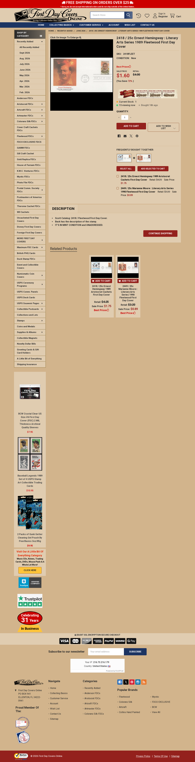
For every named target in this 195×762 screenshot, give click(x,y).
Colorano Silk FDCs (27, 121)
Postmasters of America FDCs (29, 199)
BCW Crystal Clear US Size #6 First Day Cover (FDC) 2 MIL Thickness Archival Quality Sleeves (30, 420)
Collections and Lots (27, 315)
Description (63, 209)
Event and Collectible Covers (27, 266)
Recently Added (25, 41)
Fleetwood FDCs (25, 136)
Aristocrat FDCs (25, 104)
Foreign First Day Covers (29, 232)
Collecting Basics (60, 25)
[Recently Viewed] (139, 16)
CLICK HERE (30, 570)
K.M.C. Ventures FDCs (28, 171)
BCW (154, 707)
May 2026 (24, 75)
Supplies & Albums (26, 332)
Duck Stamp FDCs (26, 259)
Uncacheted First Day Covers (28, 219)
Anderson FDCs (25, 98)
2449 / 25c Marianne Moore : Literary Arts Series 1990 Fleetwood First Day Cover (128, 293)
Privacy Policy (143, 756)
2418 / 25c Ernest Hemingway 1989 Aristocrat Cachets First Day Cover (101, 290)
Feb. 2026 (25, 92)
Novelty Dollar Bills (26, 344)
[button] (163, 127)
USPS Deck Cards (26, 297)
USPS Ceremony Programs (25, 284)
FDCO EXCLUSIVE (161, 702)
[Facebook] (119, 136)
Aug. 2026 (25, 58)
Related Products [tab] (63, 249)
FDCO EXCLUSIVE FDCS (29, 142)
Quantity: (122, 111)
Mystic (155, 696)
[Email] (125, 136)
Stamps (21, 320)
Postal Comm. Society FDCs (28, 190)
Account (114, 25)
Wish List (129, 25)
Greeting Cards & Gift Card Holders (28, 351)
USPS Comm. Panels (27, 292)
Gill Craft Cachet (25, 153)
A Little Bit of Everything (29, 358)
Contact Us (147, 25)
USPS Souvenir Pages (28, 303)
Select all (126, 169)
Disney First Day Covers (29, 227)
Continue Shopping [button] (160, 233)
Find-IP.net (119, 671)
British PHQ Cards (26, 253)
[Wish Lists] (147, 16)
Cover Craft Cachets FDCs (27, 129)
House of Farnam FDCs (28, 165)
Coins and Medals (26, 326)
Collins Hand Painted (129, 712)
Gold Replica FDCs (26, 159)
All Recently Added (29, 47)
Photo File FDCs (25, 182)
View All (156, 712)
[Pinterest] (137, 136)
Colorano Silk (125, 702)
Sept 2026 (25, 53)
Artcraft (122, 707)
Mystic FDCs (23, 176)
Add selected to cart (153, 169)
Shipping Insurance (27, 364)
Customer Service (90, 25)
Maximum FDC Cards (27, 247)
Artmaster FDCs (25, 115)
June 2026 (25, 70)
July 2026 (25, 64)
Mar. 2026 (25, 86)
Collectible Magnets (27, 338)
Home (41, 25)
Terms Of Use (161, 756)
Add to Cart (103, 281)
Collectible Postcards (28, 309)
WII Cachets (23, 212)
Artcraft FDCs (24, 110)
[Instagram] (137, 682)
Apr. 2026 (24, 81)
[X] (131, 136)
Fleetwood (124, 696)
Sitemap (54, 719)
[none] (81, 75)
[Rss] (143, 682)
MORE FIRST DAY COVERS (26, 240)
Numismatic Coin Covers (25, 275)
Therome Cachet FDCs (28, 206)
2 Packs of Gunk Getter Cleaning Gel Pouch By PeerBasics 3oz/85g (30, 537)
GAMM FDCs (23, 148)
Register (163, 16)
